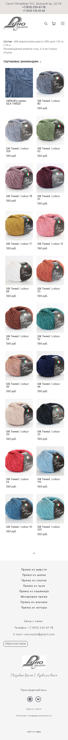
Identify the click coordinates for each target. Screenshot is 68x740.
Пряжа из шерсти (34, 569)
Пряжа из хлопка (34, 580)
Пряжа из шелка (34, 575)
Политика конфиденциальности (34, 715)
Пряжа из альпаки (34, 602)
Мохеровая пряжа (34, 596)
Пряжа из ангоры (34, 607)
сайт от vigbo (34, 732)
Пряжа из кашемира (34, 591)
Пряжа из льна (34, 585)
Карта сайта (34, 709)
